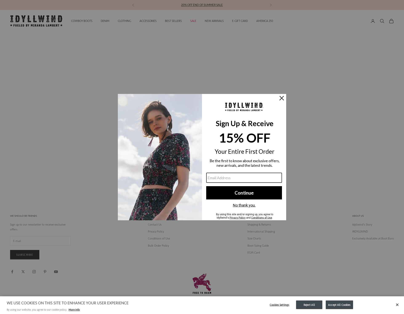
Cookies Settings (279, 304)
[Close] (397, 304)
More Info (74, 309)
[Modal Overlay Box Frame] (202, 157)
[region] (202, 305)
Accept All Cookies (339, 304)
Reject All (309, 304)
